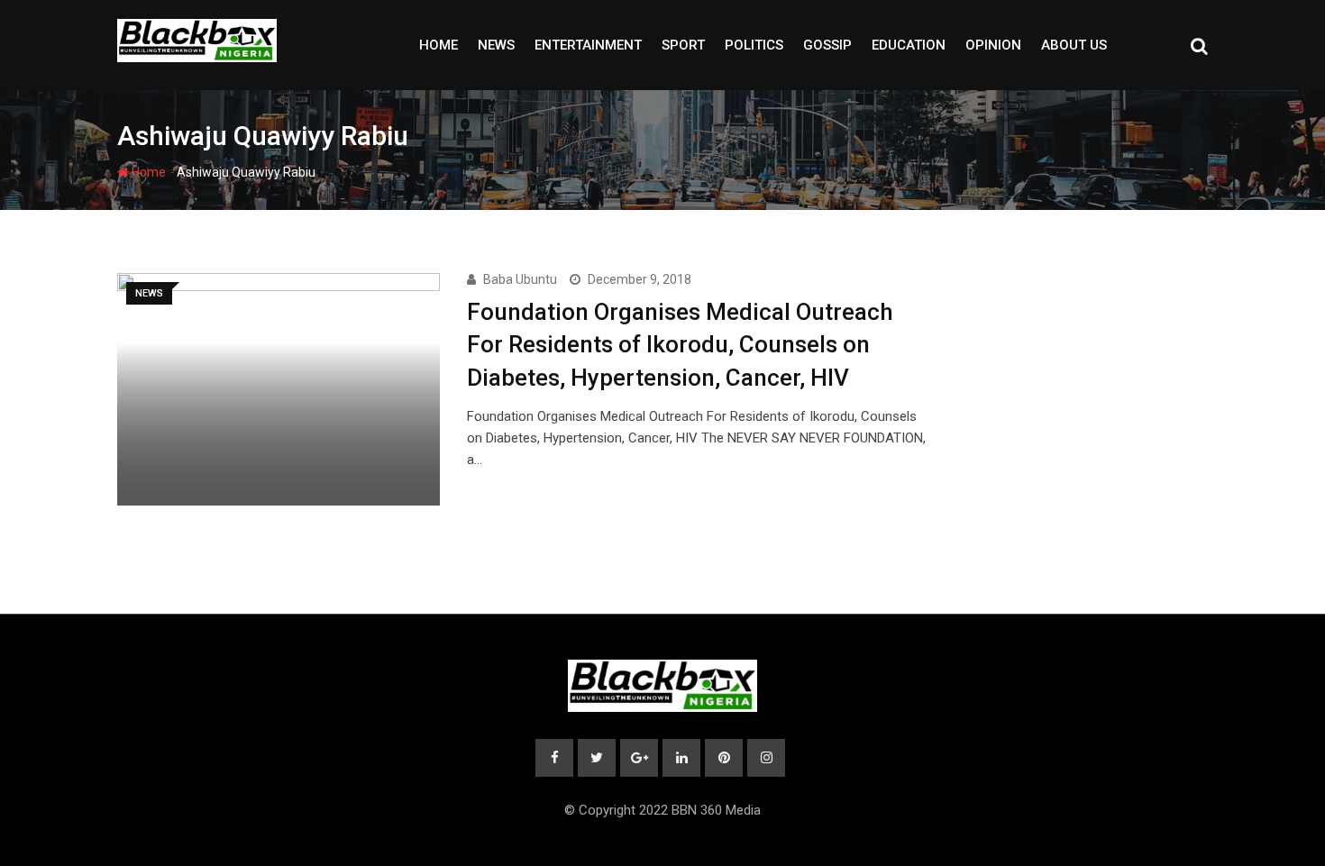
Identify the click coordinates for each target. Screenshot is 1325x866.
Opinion (993, 45)
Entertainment (588, 45)
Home (438, 45)
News (496, 45)
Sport (683, 45)
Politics (754, 45)
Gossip (827, 45)
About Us (1074, 45)
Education (909, 45)
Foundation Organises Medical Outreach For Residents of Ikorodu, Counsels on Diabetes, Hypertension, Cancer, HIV (680, 344)
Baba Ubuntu (520, 279)
